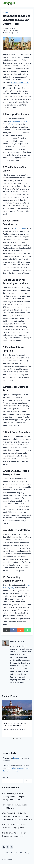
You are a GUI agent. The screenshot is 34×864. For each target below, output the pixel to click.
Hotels (5, 12)
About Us (6, 853)
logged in (17, 758)
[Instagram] (11, 847)
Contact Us (14, 853)
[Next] (29, 718)
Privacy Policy (24, 853)
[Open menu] (30, 3)
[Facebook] (3, 847)
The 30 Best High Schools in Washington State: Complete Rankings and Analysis (13, 796)
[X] (7, 847)
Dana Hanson (10, 729)
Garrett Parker (9, 28)
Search (5, 777)
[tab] (13, 738)
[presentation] (17, 710)
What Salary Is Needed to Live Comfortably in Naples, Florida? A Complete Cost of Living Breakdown (17, 816)
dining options (20, 228)
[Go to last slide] (4, 718)
